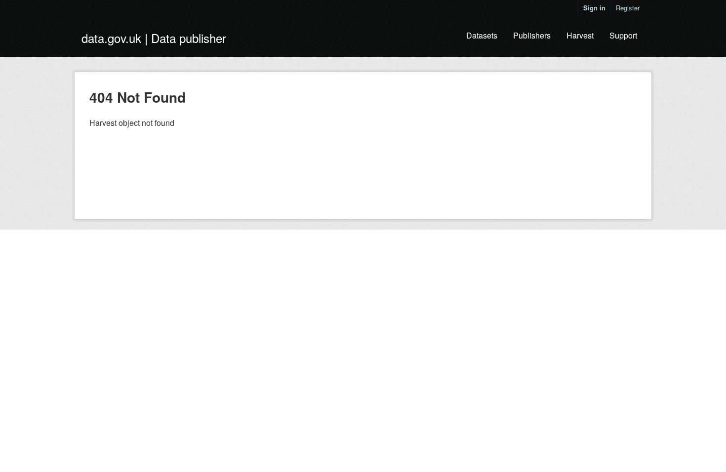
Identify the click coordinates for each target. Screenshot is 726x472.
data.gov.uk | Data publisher (153, 37)
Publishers (532, 35)
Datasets (481, 35)
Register (628, 7)
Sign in (594, 7)
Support (623, 35)
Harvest (580, 35)
